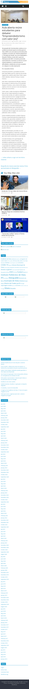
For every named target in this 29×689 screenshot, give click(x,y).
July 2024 (3, 454)
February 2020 (4, 568)
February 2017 (4, 638)
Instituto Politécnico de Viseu (13, 275)
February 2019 (4, 593)
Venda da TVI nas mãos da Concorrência (14, 191)
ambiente (14, 259)
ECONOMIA (5, 24)
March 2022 (4, 513)
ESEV (13, 43)
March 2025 (4, 438)
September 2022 (5, 502)
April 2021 (3, 536)
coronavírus (20, 262)
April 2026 (3, 411)
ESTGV (15, 272)
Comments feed (5, 672)
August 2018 (4, 606)
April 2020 (3, 563)
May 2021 (3, 534)
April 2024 (3, 461)
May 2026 (3, 408)
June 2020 (3, 559)
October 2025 (4, 424)
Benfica (17, 259)
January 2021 (4, 543)
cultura (10, 265)
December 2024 (5, 445)
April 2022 (3, 511)
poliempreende (8, 45)
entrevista (14, 269)
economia (16, 267)
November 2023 (5, 472)
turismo (17, 285)
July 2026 (3, 404)
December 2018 (5, 597)
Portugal (22, 283)
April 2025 (3, 436)
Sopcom (13, 285)
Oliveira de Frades (10, 283)
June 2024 (3, 456)
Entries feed (4, 669)
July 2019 (3, 581)
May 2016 (3, 654)
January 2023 (4, 493)
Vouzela (13, 288)
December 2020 (5, 545)
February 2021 (4, 540)
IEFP (27, 272)
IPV (2, 278)
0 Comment (23, 41)
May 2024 (3, 458)
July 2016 (3, 650)
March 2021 (4, 538)
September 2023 (5, 477)
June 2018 (3, 611)
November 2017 (5, 627)
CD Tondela (10, 260)
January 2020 (4, 570)
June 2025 (3, 431)
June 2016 (3, 652)
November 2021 (5, 522)
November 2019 (5, 574)
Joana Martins (16, 41)
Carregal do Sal (23, 259)
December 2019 (5, 572)
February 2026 (4, 415)
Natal (26, 281)
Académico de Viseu (6, 259)
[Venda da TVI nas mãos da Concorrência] (14, 176)
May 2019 (3, 586)
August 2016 (4, 647)
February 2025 (4, 440)
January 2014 (4, 659)
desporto (12, 267)
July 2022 (3, 504)
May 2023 (3, 483)
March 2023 (4, 488)
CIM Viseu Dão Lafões (18, 260)
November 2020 (5, 547)
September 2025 (5, 427)
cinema (7, 262)
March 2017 (4, 636)
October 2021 (4, 524)
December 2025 (5, 420)
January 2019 (4, 595)
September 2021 (5, 527)
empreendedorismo (7, 43)
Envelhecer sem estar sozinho (8, 381)
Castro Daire (4, 260)
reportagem (4, 285)
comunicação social (13, 262)
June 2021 (3, 531)
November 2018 (5, 600)
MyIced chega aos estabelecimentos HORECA (13, 212)
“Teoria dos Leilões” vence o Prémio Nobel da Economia (13, 234)
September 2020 (5, 552)
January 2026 (4, 417)
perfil (18, 283)
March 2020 (4, 565)
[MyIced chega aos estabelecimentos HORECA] (14, 197)
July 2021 (3, 529)
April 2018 (3, 615)
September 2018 (5, 604)
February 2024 (4, 465)
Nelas (2, 283)
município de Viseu (11, 281)
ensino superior (6, 270)
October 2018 (4, 602)
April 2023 (3, 486)
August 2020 (4, 554)
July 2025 (3, 429)
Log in (2, 667)
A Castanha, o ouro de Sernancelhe (9, 388)
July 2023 (3, 479)
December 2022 (5, 495)
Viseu (7, 288)
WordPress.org (4, 674)
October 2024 (4, 449)
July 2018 (3, 609)
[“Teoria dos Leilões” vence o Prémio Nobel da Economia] (14, 219)
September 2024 (5, 452)
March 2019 (4, 590)
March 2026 (4, 413)
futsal (24, 272)
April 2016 (3, 656)
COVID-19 (4, 265)
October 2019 (4, 577)
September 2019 (5, 579)
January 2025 (4, 442)
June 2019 (3, 584)
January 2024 (4, 467)
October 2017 (4, 629)
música (22, 281)
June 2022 (3, 506)
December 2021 (5, 520)
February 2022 (4, 515)
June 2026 (3, 406)
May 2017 (3, 631)
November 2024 (5, 447)
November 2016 (5, 640)
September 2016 (5, 645)
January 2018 (4, 622)
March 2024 (4, 463)
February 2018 (4, 620)
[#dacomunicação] (2, 6)
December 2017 (5, 625)
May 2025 (3, 433)
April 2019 (3, 588)
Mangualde (14, 277)
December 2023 (5, 470)
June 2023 (3, 481)
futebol (20, 272)
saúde (10, 285)
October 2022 (4, 499)
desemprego (7, 267)
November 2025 (5, 422)
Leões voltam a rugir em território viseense (13, 158)
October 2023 (4, 474)
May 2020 (3, 561)
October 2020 (4, 549)
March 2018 (4, 618)
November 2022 (5, 497)
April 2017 (3, 634)
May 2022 (3, 508)
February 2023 (4, 490)
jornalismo (6, 278)
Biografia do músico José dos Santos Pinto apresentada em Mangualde (14, 167)
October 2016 (4, 643)
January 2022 (4, 518)
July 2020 (3, 556)
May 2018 (3, 613)
